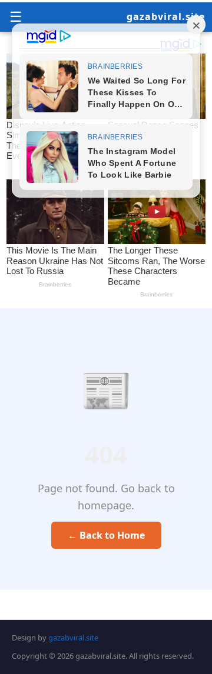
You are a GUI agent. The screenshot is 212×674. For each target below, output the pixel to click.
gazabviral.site (166, 16)
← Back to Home (106, 535)
